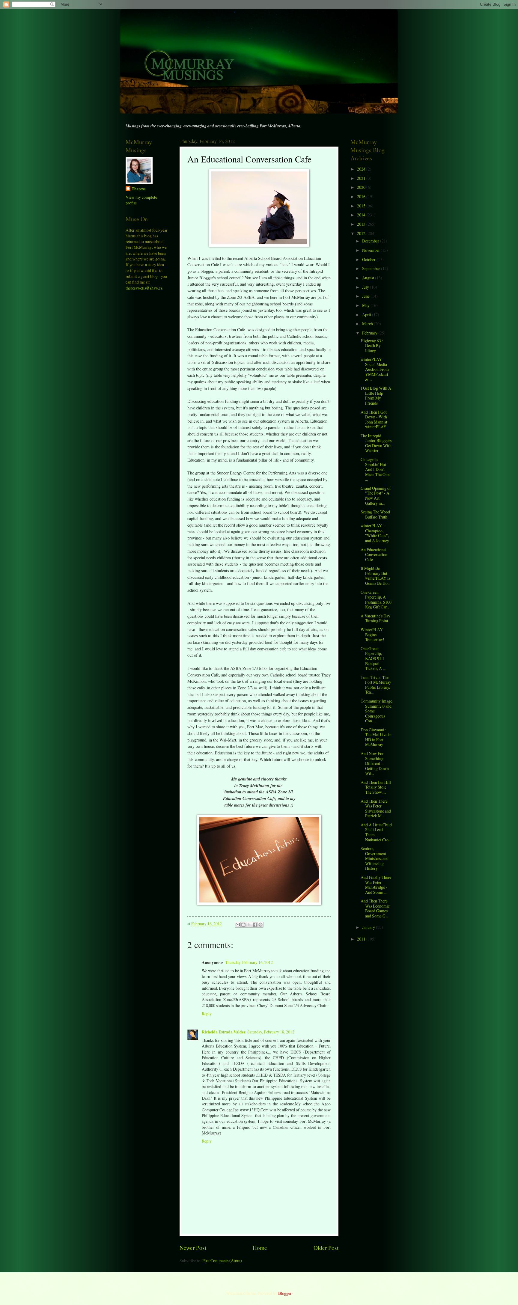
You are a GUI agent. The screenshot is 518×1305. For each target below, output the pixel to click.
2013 (361, 224)
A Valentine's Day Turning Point (375, 618)
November (371, 250)
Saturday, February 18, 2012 (270, 1032)
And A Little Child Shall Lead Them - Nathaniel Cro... (376, 832)
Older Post (326, 1247)
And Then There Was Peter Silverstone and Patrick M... (376, 808)
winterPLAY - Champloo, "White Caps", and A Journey (375, 533)
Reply (207, 1013)
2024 (361, 169)
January (369, 927)
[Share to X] (249, 925)
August (368, 278)
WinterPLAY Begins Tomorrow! (372, 634)
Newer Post (193, 1247)
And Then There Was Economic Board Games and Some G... (375, 908)
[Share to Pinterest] (260, 925)
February (370, 333)
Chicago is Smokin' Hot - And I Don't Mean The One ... (375, 469)
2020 (361, 187)
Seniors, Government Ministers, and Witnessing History (375, 858)
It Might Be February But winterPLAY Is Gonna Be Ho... (375, 575)
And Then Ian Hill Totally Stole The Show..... (376, 787)
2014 (361, 215)
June (366, 296)
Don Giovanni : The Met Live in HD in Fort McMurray (376, 737)
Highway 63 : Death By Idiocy (372, 345)
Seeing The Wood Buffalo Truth (375, 514)
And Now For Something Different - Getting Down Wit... (375, 763)
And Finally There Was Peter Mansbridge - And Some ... (376, 884)
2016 (361, 196)
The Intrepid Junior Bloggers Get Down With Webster (376, 443)
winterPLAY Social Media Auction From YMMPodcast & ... (375, 369)
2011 (361, 939)
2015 (361, 206)
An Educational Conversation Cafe (374, 554)
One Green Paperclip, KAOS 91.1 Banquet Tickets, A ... (373, 658)
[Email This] (238, 925)
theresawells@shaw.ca (144, 288)
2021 (361, 178)
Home (260, 1247)
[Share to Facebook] (255, 925)
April (367, 314)
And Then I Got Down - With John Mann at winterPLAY (374, 419)
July (366, 287)
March (368, 323)
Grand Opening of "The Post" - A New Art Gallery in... (376, 495)
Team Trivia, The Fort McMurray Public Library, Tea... (376, 684)
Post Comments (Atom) (222, 1260)
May (366, 305)
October (369, 259)
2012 (361, 233)
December (371, 241)
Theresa (139, 189)
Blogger (284, 1293)
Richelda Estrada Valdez (224, 1032)
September (371, 268)
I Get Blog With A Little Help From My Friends (376, 395)
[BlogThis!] (243, 925)
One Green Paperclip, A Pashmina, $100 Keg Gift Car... (376, 599)
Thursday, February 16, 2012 (249, 962)
